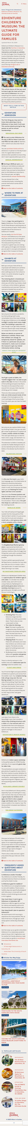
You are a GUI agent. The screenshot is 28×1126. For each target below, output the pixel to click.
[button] (17, 4)
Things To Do (9, 9)
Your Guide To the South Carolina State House (12, 1012)
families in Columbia (18, 48)
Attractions (17, 9)
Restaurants (19, 1057)
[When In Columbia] (6, 4)
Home (3, 9)
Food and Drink (20, 1098)
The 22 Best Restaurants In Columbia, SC (20, 1061)
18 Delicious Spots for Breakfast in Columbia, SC (20, 1075)
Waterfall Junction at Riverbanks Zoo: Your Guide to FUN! (13, 983)
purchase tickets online (14, 148)
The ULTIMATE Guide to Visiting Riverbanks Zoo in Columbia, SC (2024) (20, 1089)
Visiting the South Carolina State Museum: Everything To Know (14, 1040)
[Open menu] (14, 1123)
